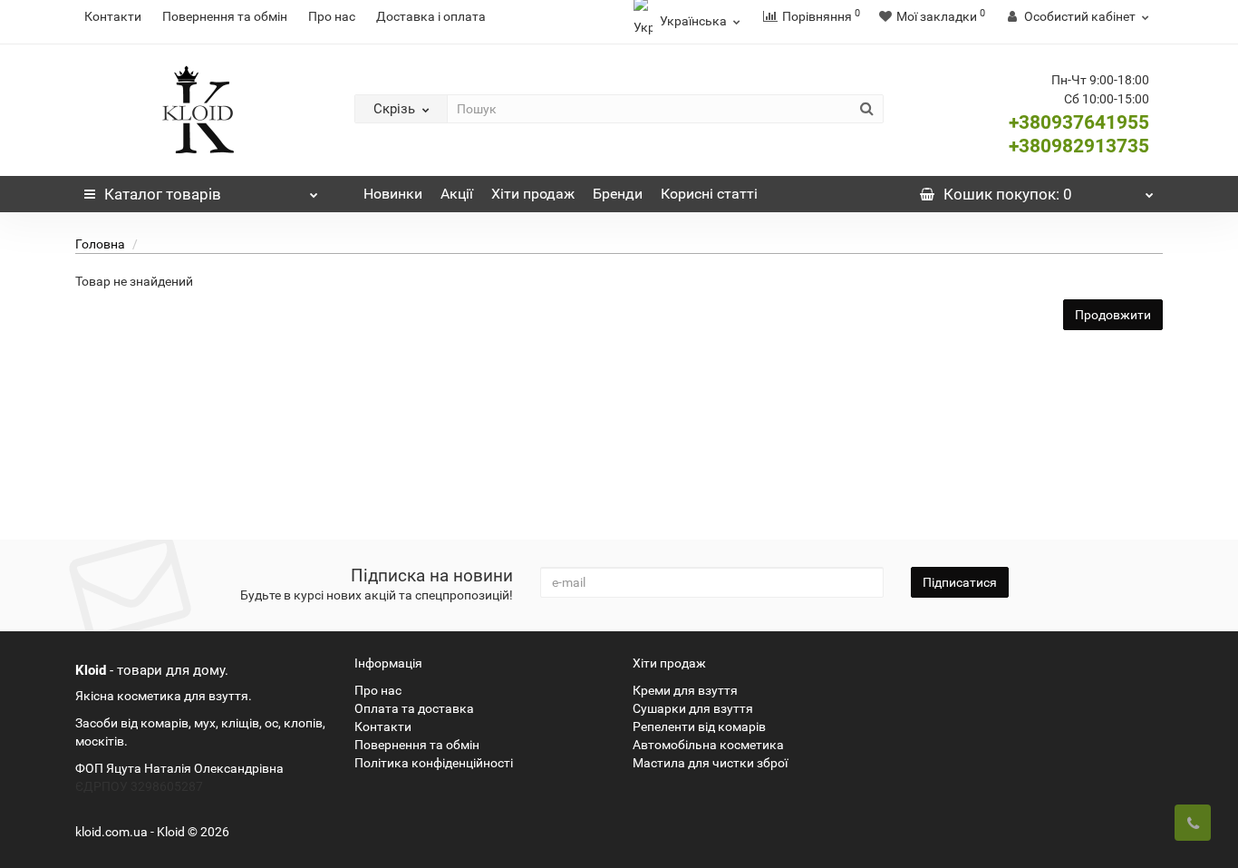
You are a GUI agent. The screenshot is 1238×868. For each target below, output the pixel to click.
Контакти (112, 16)
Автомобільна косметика (708, 744)
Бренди (618, 193)
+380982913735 (1079, 146)
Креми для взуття (685, 690)
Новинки (392, 193)
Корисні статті (709, 193)
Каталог (162, 194)
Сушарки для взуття (693, 708)
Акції (456, 193)
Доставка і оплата (431, 16)
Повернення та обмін (224, 16)
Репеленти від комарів (699, 726)
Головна (100, 244)
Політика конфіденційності (433, 763)
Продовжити (1113, 314)
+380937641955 (1079, 122)
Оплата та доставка (414, 708)
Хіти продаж (533, 193)
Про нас (331, 16)
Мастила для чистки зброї (710, 763)
